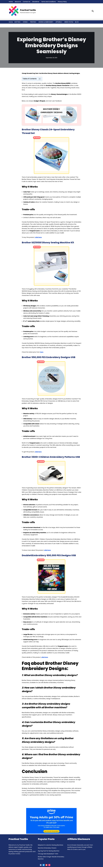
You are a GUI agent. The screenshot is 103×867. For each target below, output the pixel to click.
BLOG (77, 22)
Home (11, 2)
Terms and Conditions (48, 2)
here (41, 352)
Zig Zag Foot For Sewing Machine (48, 851)
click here (38, 237)
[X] (44, 865)
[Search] (93, 11)
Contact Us (26, 2)
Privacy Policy (62, 2)
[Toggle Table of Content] (39, 79)
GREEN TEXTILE (68, 22)
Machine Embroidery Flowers (47, 848)
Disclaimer (35, 2)
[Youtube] (46, 865)
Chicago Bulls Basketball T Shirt (48, 854)
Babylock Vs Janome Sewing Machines (50, 845)
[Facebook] (41, 865)
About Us (18, 2)
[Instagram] (49, 865)
